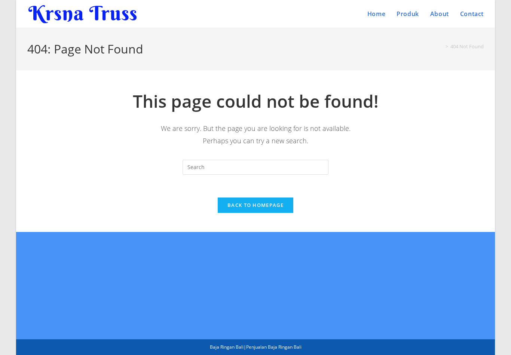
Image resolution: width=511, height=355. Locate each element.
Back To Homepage (255, 205)
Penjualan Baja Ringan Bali (274, 347)
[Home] (441, 46)
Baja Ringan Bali (227, 347)
